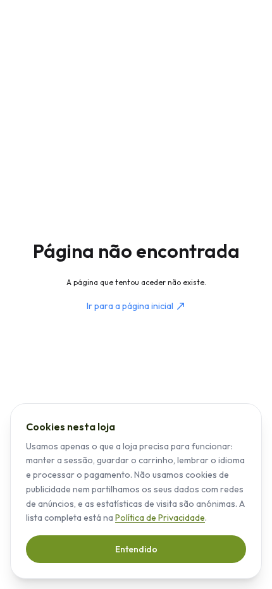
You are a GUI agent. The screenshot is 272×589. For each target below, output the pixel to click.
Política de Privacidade (160, 517)
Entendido (136, 549)
